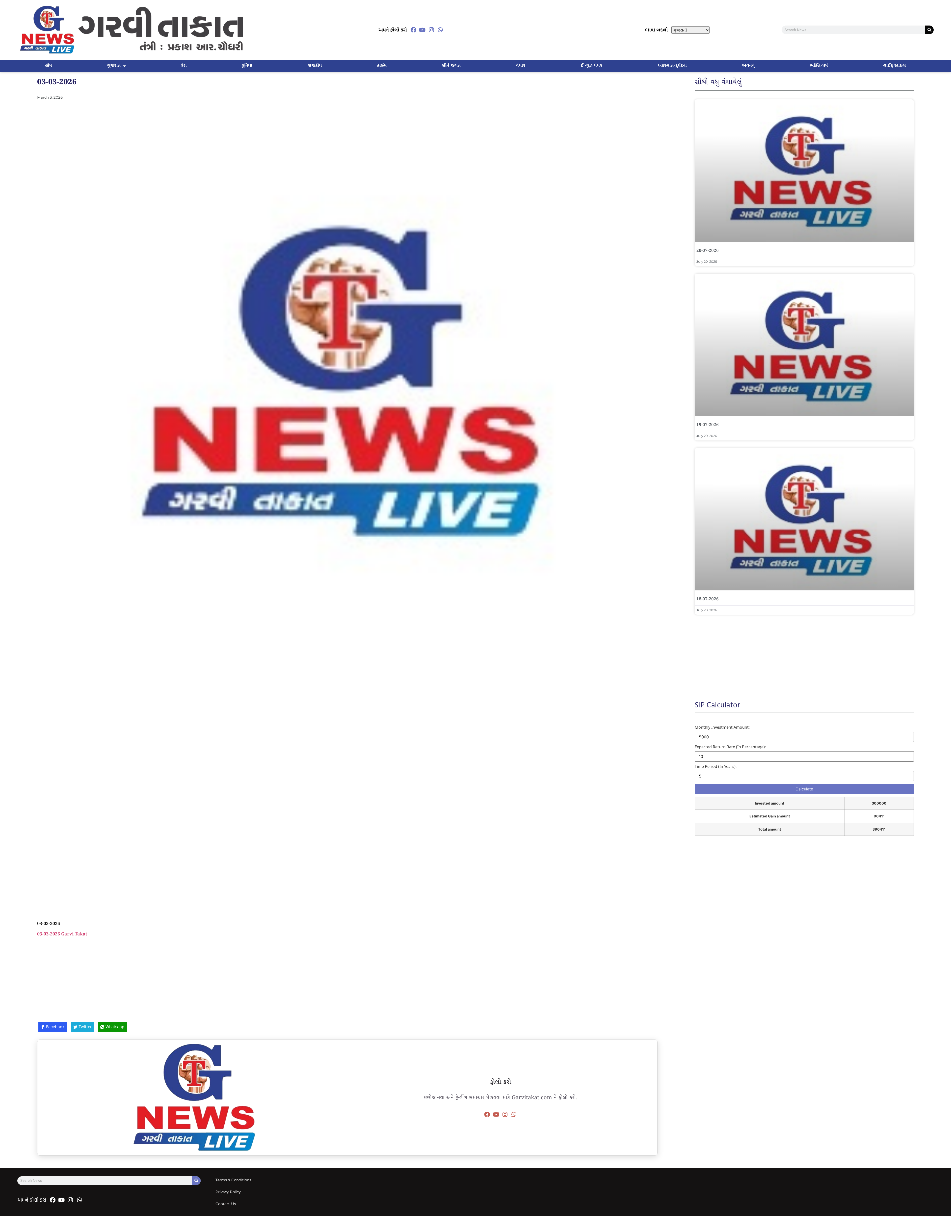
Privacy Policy (228, 1191)
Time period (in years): (716, 766)
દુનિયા (247, 66)
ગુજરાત (114, 66)
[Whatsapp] (440, 30)
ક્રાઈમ (382, 66)
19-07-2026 (707, 425)
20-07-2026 (707, 251)
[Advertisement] (347, 689)
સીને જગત (451, 66)
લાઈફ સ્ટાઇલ (894, 66)
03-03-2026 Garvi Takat (62, 934)
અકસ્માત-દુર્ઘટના (672, 66)
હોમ (48, 66)
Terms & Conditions (233, 1180)
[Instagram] (431, 30)
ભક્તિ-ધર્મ (819, 66)
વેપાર (520, 66)
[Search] (929, 30)
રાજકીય (315, 66)
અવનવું (748, 66)
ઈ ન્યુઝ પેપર (591, 66)
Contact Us (225, 1203)
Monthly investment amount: (722, 727)
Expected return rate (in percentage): (730, 747)
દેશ (184, 66)
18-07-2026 (707, 599)
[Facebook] (413, 30)
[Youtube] (422, 30)
